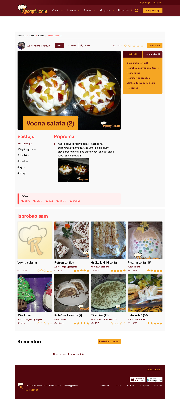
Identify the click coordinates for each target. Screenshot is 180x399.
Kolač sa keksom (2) (71, 299)
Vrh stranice (153, 369)
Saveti (87, 10)
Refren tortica (71, 247)
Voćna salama (35, 247)
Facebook (105, 386)
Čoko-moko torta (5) (137, 63)
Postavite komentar (109, 341)
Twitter (118, 386)
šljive (27, 201)
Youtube (130, 386)
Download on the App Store (137, 379)
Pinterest (158, 386)
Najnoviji (132, 54)
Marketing (67, 385)
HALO (35, 390)
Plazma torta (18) (145, 247)
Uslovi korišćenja (54, 385)
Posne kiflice (133, 73)
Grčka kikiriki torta (108, 247)
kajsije (63, 201)
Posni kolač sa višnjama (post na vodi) (143, 68)
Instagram (144, 386)
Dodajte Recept (152, 10)
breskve (76, 201)
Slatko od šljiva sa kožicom (141, 83)
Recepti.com (33, 9)
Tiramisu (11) (108, 299)
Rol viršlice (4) (134, 88)
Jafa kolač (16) (145, 299)
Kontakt (75, 385)
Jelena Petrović (41, 45)
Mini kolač (35, 299)
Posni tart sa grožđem (138, 78)
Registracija (145, 3)
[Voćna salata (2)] (86, 170)
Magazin (105, 10)
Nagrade (123, 10)
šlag (51, 201)
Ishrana (71, 10)
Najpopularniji (153, 54)
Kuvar (55, 10)
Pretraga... (136, 10)
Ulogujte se (157, 3)
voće (39, 201)
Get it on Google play (154, 379)
